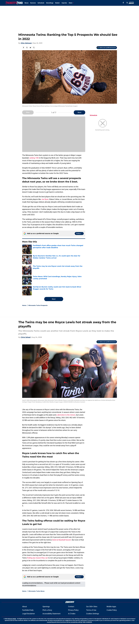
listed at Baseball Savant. (62, 540)
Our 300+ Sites (91, 607)
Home (24, 305)
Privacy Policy (73, 610)
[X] (127, 2)
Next (79, 112)
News (26, 3)
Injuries (64, 3)
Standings (49, 3)
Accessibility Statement (51, 614)
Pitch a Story (47, 610)
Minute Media (12, 618)
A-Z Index (71, 614)
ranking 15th (34, 158)
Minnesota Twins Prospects (37, 305)
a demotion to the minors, (66, 415)
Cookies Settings (92, 614)
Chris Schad (25, 337)
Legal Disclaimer (28, 614)
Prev (28, 112)
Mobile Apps (111, 607)
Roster (57, 3)
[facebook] (123, 2)
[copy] (33, 47)
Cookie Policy (112, 610)
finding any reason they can (37, 558)
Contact (71, 607)
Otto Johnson (26, 43)
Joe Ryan (44, 199)
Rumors (33, 3)
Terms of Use (91, 610)
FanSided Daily (28, 610)
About (24, 607)
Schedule (41, 3)
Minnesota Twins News (36, 591)
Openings (46, 607)
